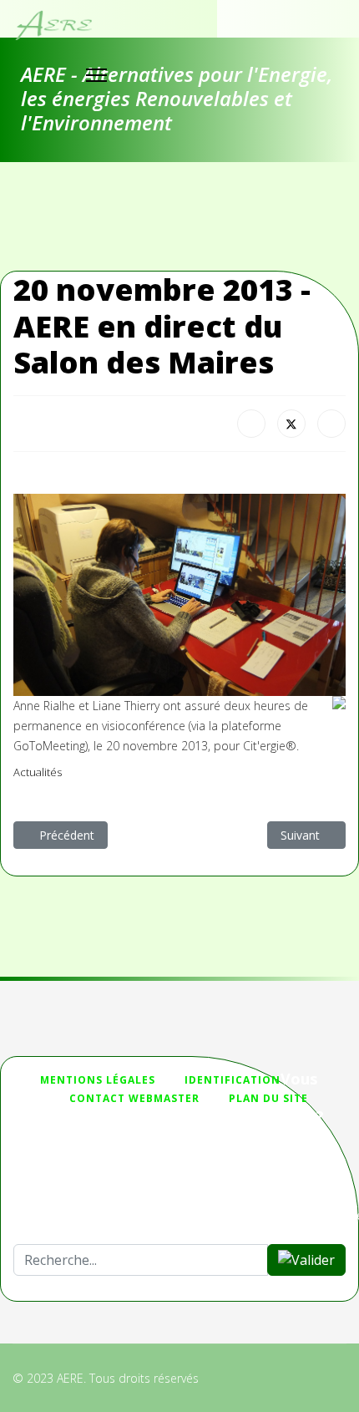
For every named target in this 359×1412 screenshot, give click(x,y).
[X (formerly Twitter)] (291, 423)
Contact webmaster (134, 1098)
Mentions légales (97, 1080)
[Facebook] (251, 423)
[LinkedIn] (331, 423)
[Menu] (96, 75)
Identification (233, 1080)
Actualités (37, 772)
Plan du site (268, 1098)
